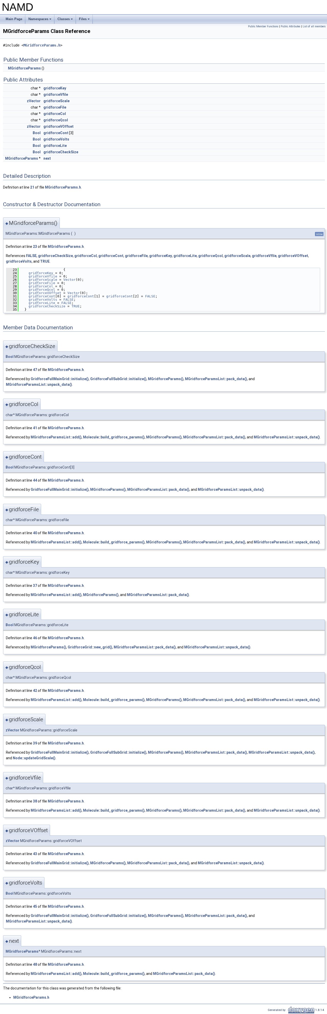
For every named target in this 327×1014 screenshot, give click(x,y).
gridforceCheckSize (60, 152)
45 (35, 906)
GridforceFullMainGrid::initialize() (60, 379)
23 (35, 246)
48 (35, 964)
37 (35, 586)
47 (35, 370)
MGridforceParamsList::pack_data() (216, 379)
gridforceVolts (56, 139)
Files (84, 20)
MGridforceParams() (165, 379)
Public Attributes (290, 26)
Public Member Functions (263, 26)
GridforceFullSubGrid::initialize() (118, 379)
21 (32, 187)
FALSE (31, 256)
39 (35, 743)
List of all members (314, 26)
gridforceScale (56, 101)
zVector (34, 101)
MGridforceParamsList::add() (56, 437)
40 (35, 533)
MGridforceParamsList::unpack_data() (39, 384)
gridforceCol (54, 114)
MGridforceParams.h (42, 45)
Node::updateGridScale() (34, 758)
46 (35, 638)
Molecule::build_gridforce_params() (114, 437)
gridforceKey (54, 88)
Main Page (14, 19)
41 (35, 428)
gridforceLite (55, 146)
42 (35, 691)
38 (35, 801)
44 (35, 480)
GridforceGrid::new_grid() (90, 647)
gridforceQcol (55, 120)
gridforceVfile (55, 94)
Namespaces (40, 20)
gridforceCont (55, 133)
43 (35, 854)
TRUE (45, 261)
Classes (65, 20)
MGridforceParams (24, 68)
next (47, 158)
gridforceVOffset (58, 126)
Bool (37, 133)
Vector (69, 280)
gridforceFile (54, 107)
